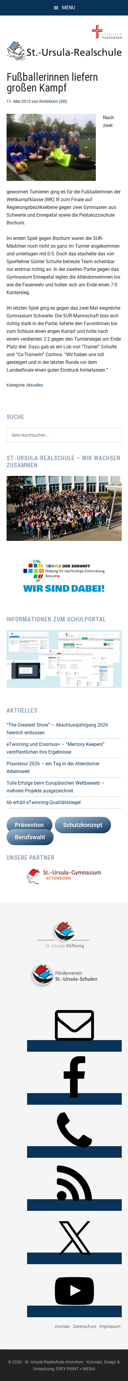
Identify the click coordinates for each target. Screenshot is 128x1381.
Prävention (29, 825)
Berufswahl (30, 837)
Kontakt (62, 1326)
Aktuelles (34, 385)
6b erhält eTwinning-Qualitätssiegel (44, 802)
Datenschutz (84, 1326)
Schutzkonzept (82, 825)
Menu (68, 7)
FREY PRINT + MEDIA (75, 1368)
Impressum (109, 1326)
